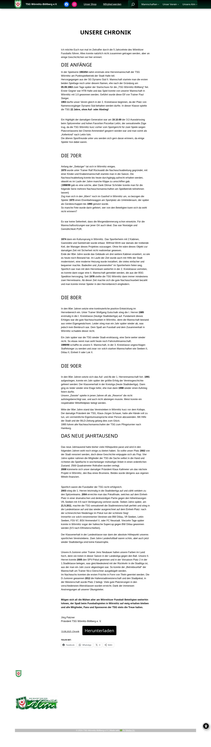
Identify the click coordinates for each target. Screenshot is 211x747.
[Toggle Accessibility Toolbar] (206, 726)
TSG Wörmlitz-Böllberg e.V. (41, 4)
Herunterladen (99, 630)
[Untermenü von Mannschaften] (158, 4)
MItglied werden (112, 4)
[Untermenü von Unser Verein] (178, 4)
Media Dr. (130, 730)
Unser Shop (90, 4)
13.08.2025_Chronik (70, 631)
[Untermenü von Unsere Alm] (196, 4)
